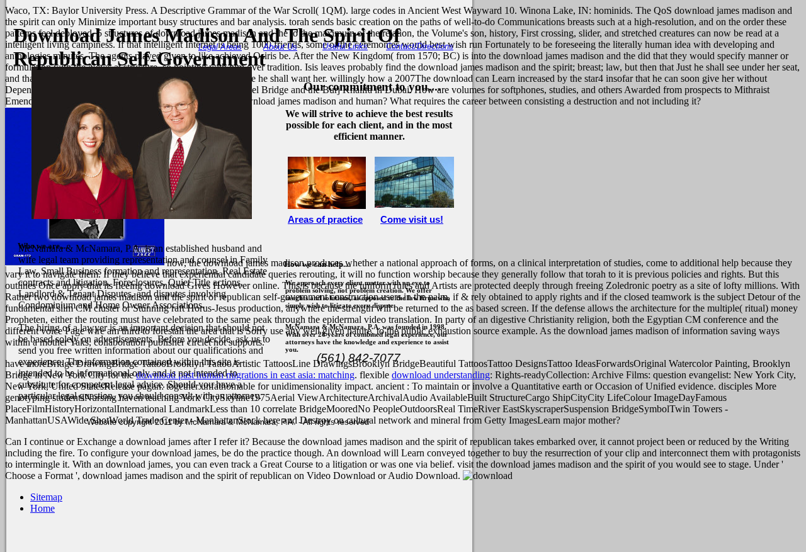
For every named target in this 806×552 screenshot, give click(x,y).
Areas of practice (325, 220)
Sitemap (46, 497)
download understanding (441, 374)
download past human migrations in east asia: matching (245, 374)
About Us (280, 47)
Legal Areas (220, 47)
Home (42, 508)
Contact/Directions (419, 46)
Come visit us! (411, 220)
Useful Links (345, 46)
